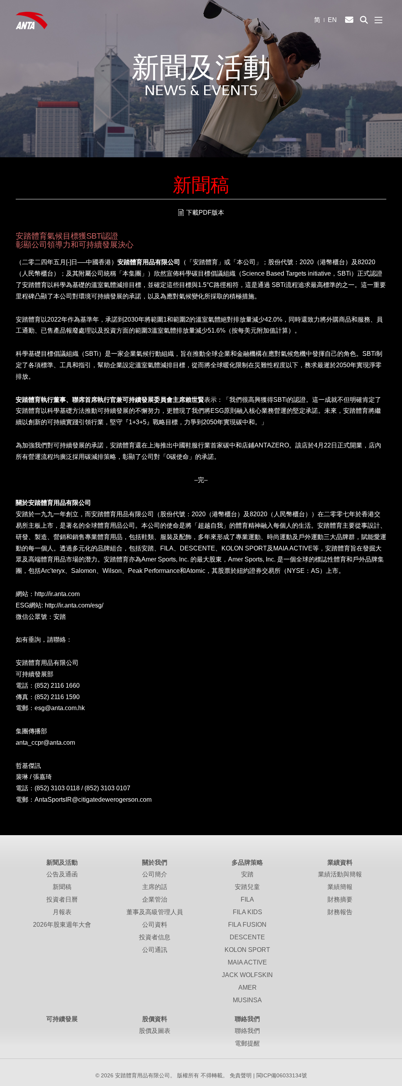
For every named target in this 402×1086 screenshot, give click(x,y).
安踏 (247, 874)
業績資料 (340, 862)
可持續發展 (62, 1019)
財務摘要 (340, 899)
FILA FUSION (247, 924)
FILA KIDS (247, 912)
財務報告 (340, 912)
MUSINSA (247, 1000)
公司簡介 (154, 874)
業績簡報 (340, 887)
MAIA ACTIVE (247, 962)
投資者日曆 (62, 899)
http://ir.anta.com (57, 594)
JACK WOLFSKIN (247, 975)
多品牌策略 (247, 862)
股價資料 (154, 1019)
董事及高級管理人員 (154, 912)
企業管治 (154, 899)
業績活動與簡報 (340, 874)
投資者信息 (154, 937)
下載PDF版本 (205, 212)
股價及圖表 (154, 1030)
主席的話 (154, 887)
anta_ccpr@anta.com (45, 742)
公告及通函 (62, 874)
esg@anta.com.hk (60, 708)
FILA (247, 899)
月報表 (62, 912)
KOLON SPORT (247, 949)
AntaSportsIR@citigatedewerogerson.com (93, 799)
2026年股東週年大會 (62, 924)
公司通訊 (154, 949)
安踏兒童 (247, 887)
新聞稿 (62, 887)
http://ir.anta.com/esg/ (74, 605)
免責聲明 (241, 1075)
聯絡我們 (247, 1019)
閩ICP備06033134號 (281, 1075)
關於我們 (154, 862)
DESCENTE (247, 937)
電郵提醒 (247, 1043)
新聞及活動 (62, 862)
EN (332, 20)
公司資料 (154, 924)
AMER (247, 987)
